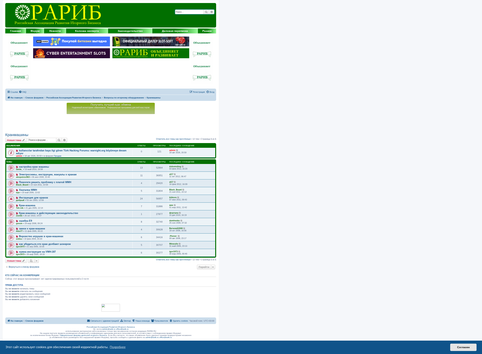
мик (171, 205)
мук (18, 192)
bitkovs (173, 197)
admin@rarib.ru (108, 329)
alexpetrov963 (23, 177)
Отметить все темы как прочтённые (173, 139)
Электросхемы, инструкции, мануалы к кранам (48, 174)
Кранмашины (16, 135)
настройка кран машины (34, 166)
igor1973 (20, 246)
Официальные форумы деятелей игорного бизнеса (83, 335)
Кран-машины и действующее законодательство (48, 213)
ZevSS (19, 216)
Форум (35, 30)
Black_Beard (22, 185)
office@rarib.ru (122, 329)
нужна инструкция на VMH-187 (37, 251)
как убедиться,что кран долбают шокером (45, 244)
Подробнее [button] (118, 347)
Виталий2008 (176, 228)
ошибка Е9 (25, 220)
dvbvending (175, 166)
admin (19, 156)
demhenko (174, 220)
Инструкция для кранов (33, 197)
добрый (20, 200)
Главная (15, 30)
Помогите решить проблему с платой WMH (45, 182)
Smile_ (19, 169)
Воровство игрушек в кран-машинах (41, 236)
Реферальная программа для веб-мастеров (128, 107)
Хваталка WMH (28, 189)
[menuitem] (22, 92)
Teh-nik (19, 208)
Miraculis (173, 244)
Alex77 (19, 231)
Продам (57, 156)
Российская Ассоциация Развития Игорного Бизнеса (111, 327)
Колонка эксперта (87, 30)
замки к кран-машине (32, 228)
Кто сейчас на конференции (22, 275)
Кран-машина (27, 205)
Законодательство (130, 30)
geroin (19, 223)
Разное (207, 30)
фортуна (173, 213)
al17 (171, 174)
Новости (55, 30)
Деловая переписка (175, 30)
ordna (19, 239)
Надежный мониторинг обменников (89, 107)
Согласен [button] (463, 347)
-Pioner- (173, 236)
